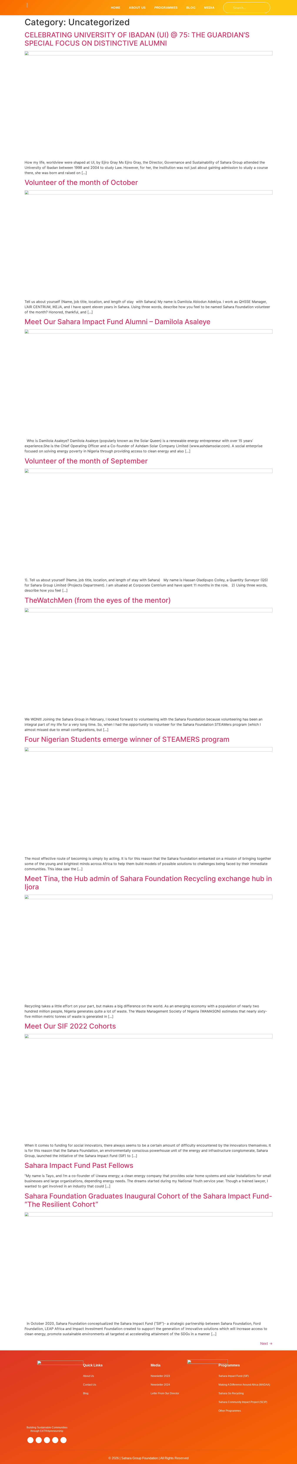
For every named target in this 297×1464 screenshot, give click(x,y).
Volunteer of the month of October (81, 182)
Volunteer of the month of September (86, 461)
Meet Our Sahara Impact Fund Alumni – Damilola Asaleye (117, 321)
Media (209, 7)
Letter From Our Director (165, 1393)
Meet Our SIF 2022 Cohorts (70, 1026)
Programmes (166, 7)
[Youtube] (63, 1440)
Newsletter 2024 (160, 1384)
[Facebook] (47, 1440)
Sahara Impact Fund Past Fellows (79, 1165)
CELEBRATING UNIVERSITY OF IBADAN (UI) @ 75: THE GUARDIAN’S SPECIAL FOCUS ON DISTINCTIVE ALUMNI (137, 39)
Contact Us (89, 1384)
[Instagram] (30, 1440)
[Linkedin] (55, 1440)
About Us (137, 7)
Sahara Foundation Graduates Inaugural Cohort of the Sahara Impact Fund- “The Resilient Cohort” (148, 1200)
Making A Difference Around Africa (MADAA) (244, 1384)
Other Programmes (230, 1410)
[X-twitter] (39, 1440)
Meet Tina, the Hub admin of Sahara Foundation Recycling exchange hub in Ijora (148, 882)
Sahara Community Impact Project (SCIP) (243, 1402)
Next (266, 1343)
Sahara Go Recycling (231, 1393)
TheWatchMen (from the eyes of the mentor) (98, 600)
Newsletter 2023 (160, 1376)
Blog (191, 7)
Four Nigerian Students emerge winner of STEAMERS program (127, 739)
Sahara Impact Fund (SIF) (234, 1376)
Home (115, 7)
